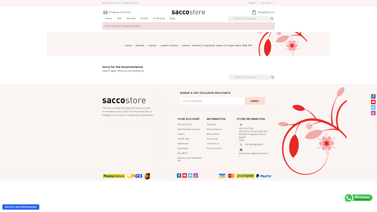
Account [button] (268, 2)
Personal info (185, 124)
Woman (131, 18)
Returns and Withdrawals (190, 159)
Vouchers (183, 148)
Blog (172, 18)
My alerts (183, 153)
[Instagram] (196, 175)
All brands (159, 18)
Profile (144, 18)
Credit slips (184, 138)
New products (214, 129)
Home (108, 18)
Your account (189, 119)
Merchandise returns (189, 129)
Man (119, 18)
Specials (211, 124)
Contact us (213, 143)
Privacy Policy (214, 148)
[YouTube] (184, 175)
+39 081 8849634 (253, 144)
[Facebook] (179, 175)
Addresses (183, 143)
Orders (181, 133)
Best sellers (213, 133)
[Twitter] (190, 175)
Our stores (212, 138)
